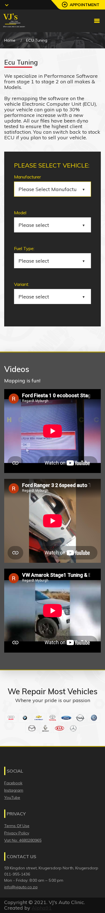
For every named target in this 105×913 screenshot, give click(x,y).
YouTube (12, 797)
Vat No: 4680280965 (22, 840)
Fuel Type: (24, 248)
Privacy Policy (16, 833)
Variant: (21, 284)
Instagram (13, 790)
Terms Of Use (16, 825)
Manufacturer (27, 177)
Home (9, 40)
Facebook (13, 782)
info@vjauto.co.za (21, 887)
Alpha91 (42, 908)
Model (20, 212)
